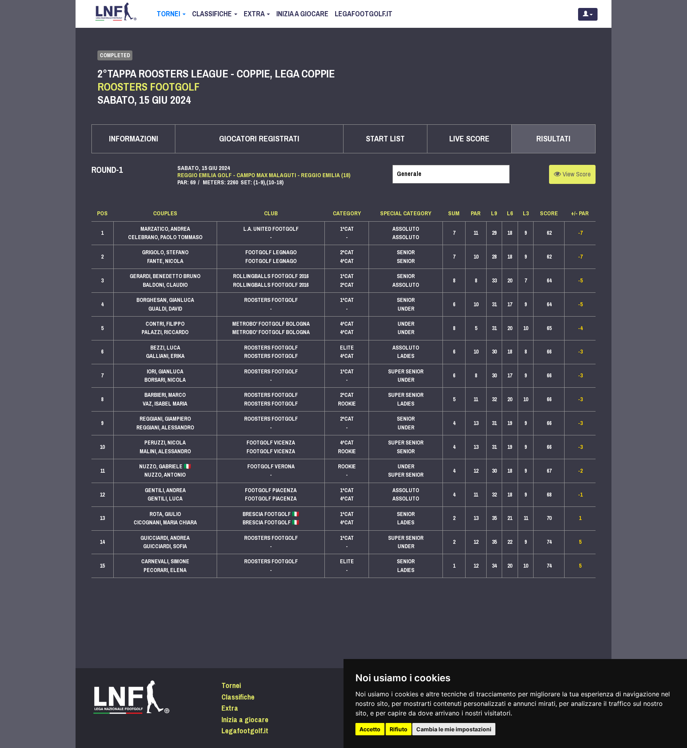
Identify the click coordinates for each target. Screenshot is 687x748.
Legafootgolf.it (363, 14)
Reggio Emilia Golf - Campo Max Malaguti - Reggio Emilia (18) (263, 175)
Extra (255, 14)
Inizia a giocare (302, 14)
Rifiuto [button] (399, 729)
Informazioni (133, 138)
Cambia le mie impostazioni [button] (453, 729)
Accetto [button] (369, 729)
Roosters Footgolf (148, 87)
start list (385, 138)
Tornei (169, 14)
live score (469, 138)
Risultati (553, 138)
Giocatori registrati (259, 138)
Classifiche (212, 14)
